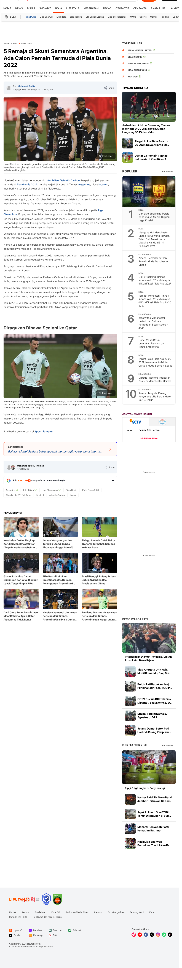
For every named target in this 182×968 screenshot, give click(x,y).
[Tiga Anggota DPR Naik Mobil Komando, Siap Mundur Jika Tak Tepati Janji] (130, 671)
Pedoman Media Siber (77, 912)
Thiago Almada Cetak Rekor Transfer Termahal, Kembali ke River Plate (98, 544)
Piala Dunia (30, 16)
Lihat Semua (166, 171)
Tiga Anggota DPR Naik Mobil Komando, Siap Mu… (154, 671)
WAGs (133, 16)
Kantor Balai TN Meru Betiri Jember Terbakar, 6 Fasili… (154, 799)
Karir (151, 912)
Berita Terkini (134, 745)
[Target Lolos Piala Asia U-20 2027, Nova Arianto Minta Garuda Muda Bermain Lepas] (127, 143)
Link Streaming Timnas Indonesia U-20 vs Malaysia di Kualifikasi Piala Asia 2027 (154, 280)
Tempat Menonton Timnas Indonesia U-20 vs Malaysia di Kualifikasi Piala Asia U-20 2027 (154, 300)
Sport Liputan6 (43, 431)
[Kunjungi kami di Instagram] (158, 934)
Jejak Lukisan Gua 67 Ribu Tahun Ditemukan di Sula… (154, 813)
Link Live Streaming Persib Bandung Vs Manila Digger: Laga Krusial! (154, 217)
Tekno (107, 8)
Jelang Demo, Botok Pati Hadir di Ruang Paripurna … (154, 730)
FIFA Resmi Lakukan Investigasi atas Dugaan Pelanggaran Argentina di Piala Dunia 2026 (58, 580)
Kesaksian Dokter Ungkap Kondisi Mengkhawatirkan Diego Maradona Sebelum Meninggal (19, 544)
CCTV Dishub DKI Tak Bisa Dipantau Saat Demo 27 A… (154, 700)
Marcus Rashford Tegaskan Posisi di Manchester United (154, 379)
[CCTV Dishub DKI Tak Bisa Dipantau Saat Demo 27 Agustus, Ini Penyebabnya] (130, 701)
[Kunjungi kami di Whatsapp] (164, 934)
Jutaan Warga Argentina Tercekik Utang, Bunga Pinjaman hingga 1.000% (58, 544)
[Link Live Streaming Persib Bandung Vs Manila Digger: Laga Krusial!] (149, 191)
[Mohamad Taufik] (8, 88)
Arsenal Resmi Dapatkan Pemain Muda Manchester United (153, 261)
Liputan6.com (34, 943)
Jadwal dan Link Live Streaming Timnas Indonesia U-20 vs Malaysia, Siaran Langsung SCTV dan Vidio (146, 129)
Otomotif (122, 8)
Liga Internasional (117, 16)
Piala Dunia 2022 (27, 184)
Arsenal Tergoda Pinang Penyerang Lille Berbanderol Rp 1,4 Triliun (154, 396)
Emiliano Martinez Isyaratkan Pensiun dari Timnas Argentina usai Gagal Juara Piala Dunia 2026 (99, 616)
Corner (153, 16)
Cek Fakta (140, 8)
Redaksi (25, 912)
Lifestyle (72, 8)
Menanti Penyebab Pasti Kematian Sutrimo (153, 828)
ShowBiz (45, 8)
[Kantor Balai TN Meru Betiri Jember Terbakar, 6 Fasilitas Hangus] (130, 799)
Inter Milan (52, 180)
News (19, 8)
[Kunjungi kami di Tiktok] (170, 934)
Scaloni (103, 184)
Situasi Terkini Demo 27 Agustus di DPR (152, 715)
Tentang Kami (137, 912)
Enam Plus (158, 8)
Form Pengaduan (116, 912)
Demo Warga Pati (135, 619)
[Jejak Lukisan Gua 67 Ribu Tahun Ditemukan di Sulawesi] (130, 814)
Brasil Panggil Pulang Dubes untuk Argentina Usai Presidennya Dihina (99, 580)
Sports (143, 16)
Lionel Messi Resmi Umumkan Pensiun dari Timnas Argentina (151, 343)
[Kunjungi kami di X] (152, 934)
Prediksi (165, 16)
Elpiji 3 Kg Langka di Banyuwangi (145, 788)
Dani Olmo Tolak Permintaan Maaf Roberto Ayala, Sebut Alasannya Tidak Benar (21, 616)
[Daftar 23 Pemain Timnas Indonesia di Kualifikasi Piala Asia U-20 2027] (127, 157)
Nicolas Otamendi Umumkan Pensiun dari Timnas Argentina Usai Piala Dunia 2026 (60, 616)
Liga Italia (61, 16)
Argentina (84, 184)
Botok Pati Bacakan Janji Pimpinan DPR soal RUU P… (154, 686)
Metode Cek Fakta (18, 917)
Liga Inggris (76, 16)
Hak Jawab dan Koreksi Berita (47, 917)
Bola (58, 8)
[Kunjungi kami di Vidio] (134, 934)
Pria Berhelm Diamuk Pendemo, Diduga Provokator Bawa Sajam (148, 658)
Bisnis (31, 8)
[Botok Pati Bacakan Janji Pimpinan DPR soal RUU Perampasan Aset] (130, 686)
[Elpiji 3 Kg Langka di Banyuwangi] (149, 767)
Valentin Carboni (70, 180)
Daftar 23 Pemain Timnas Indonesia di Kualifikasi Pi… (152, 157)
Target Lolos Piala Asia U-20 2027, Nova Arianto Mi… (152, 143)
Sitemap (98, 912)
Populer (129, 171)
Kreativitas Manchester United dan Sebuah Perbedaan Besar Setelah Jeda (153, 322)
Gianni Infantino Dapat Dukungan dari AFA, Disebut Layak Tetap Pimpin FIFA (21, 580)
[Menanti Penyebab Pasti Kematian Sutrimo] (130, 828)
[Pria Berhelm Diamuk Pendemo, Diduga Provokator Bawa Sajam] (149, 638)
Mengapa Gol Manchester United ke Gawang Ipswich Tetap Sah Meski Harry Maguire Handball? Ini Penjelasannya (154, 239)
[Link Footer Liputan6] (24, 899)
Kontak (12, 912)
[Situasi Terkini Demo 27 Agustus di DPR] (130, 715)
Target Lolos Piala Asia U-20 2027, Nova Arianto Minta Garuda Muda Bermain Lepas (155, 362)
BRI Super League (95, 16)
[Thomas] (13, 467)
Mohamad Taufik (26, 86)
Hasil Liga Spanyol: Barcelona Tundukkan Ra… (154, 843)
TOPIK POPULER (132, 43)
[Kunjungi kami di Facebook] (146, 934)
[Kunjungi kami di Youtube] (140, 934)
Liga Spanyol (46, 16)
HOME (7, 8)
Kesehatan (91, 8)
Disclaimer (40, 912)
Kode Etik (55, 912)
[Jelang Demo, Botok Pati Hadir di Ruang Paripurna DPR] (130, 730)
